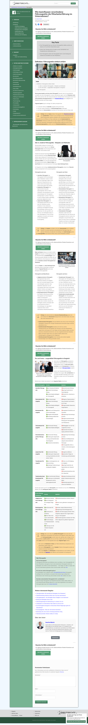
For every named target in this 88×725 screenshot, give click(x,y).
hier (67, 567)
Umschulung (15, 109)
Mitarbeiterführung (59, 98)
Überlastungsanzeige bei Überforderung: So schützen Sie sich (49, 601)
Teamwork (47, 552)
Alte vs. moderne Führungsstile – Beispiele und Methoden (52, 86)
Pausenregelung (16, 101)
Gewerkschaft (16, 84)
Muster (20, 715)
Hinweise (62, 672)
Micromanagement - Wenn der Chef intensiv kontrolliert (48, 609)
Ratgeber (14, 711)
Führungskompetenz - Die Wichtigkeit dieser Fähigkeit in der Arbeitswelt (52, 597)
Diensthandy (15, 82)
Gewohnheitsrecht (17, 86)
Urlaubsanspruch (16, 113)
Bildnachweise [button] (55, 637)
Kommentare (46, 24)
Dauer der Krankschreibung (21, 56)
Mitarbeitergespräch (17, 92)
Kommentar (38, 675)
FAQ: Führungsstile (41, 89)
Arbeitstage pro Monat (18, 72)
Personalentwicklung (22, 7)
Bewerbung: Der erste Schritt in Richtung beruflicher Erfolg (49, 611)
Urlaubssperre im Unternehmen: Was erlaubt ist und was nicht (49, 603)
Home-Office (16, 88)
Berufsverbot (16, 76)
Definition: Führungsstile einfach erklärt (46, 84)
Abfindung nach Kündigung (21, 34)
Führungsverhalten (66, 368)
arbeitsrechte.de (14, 7)
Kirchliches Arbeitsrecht (18, 90)
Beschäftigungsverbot (18, 78)
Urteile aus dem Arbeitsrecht (19, 115)
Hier (62, 575)
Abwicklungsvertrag (19, 33)
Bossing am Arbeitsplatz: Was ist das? (44, 599)
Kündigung (15, 24)
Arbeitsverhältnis (17, 44)
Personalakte (16, 103)
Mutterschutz (16, 98)
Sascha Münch (39, 18)
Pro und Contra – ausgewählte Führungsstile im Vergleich (52, 87)
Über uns (37, 715)
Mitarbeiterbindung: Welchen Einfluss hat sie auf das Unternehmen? (51, 595)
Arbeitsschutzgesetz (17, 74)
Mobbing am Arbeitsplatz (18, 96)
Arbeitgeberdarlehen (17, 68)
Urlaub (14, 111)
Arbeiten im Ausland (17, 66)
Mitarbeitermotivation (69, 114)
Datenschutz (37, 711)
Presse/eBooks (15, 715)
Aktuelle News (15, 713)
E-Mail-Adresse (38, 695)
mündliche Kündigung (19, 26)
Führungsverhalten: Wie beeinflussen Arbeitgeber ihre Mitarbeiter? (50, 593)
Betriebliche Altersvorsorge (19, 80)
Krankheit (15, 55)
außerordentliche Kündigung (21, 28)
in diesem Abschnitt (52, 584)
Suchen (73, 3)
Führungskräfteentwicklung (59, 572)
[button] (36, 24)
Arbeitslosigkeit (16, 70)
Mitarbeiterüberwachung (18, 94)
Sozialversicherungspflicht (19, 107)
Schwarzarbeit (16, 105)
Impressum (37, 713)
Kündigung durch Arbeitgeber (21, 29)
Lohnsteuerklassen (17, 46)
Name (36, 688)
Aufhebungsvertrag (19, 31)
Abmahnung (15, 22)
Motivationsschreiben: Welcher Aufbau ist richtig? (47, 613)
